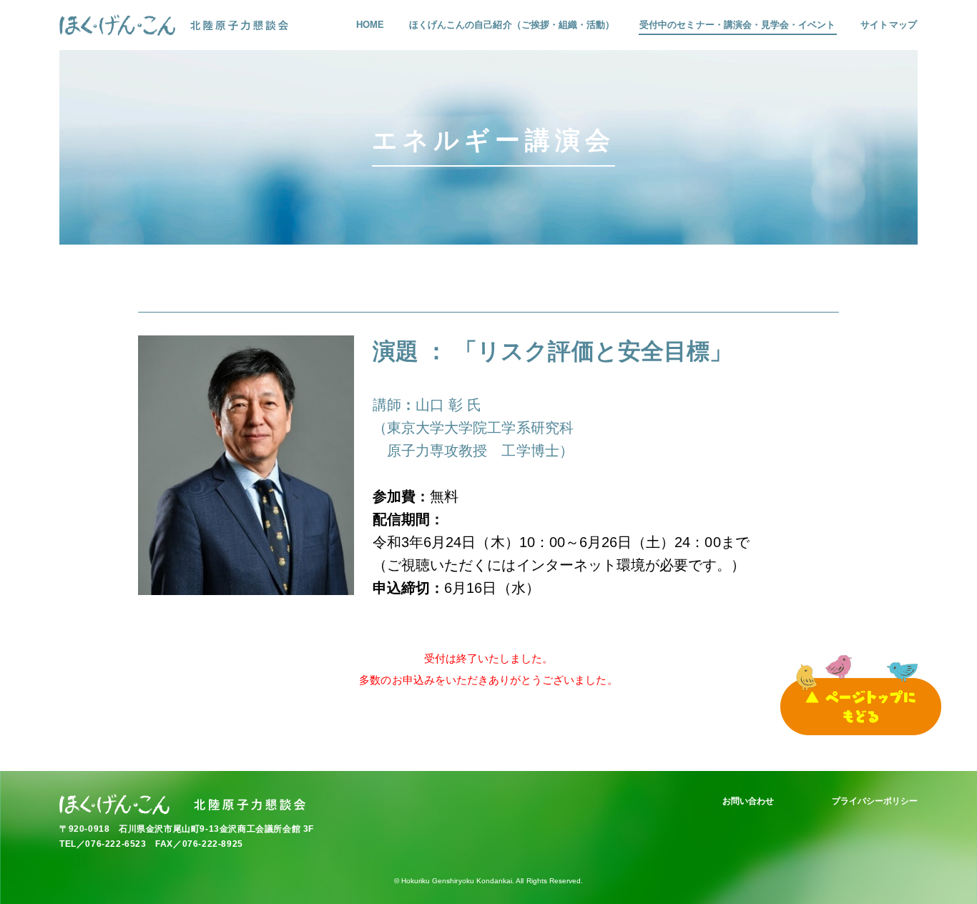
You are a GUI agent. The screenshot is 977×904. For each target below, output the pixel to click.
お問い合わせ (748, 801)
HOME (370, 24)
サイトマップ (888, 24)
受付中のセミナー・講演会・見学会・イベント (737, 24)
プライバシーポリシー (875, 801)
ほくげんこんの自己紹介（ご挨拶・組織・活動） (511, 24)
